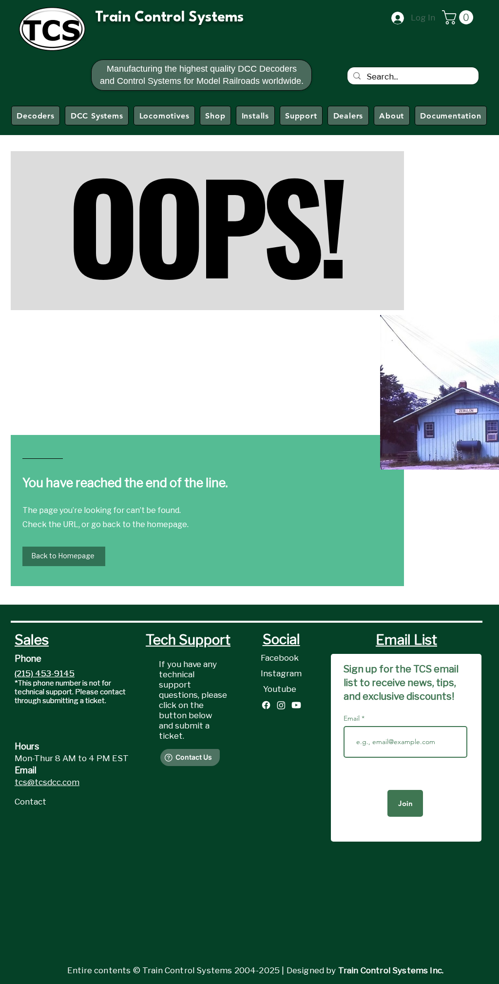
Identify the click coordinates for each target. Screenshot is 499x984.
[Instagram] (281, 705)
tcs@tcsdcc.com (47, 782)
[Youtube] (296, 705)
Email (353, 718)
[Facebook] (266, 705)
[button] (459, 17)
